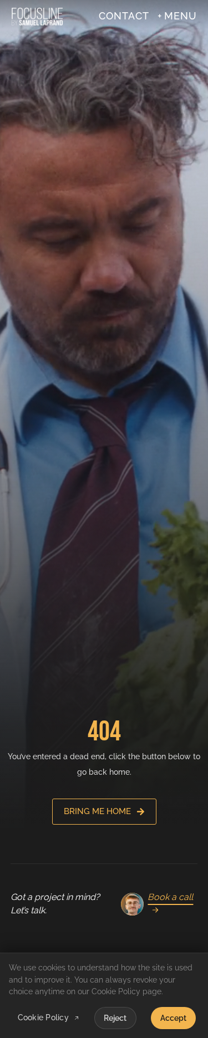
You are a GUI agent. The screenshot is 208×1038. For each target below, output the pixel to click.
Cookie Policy (43, 1018)
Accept (173, 1018)
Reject (115, 1018)
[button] (177, 16)
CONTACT (124, 16)
